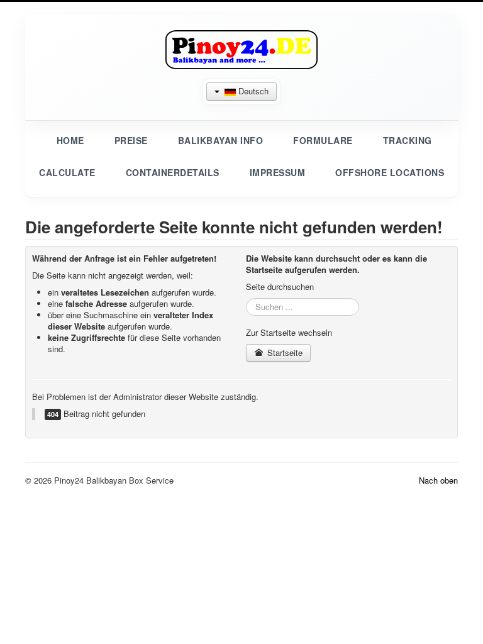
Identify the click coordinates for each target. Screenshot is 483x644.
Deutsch (252, 91)
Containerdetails (172, 172)
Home (70, 140)
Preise (131, 140)
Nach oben (438, 480)
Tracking (407, 140)
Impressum (278, 172)
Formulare (323, 140)
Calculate (67, 172)
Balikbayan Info (221, 140)
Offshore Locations (389, 172)
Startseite (284, 352)
